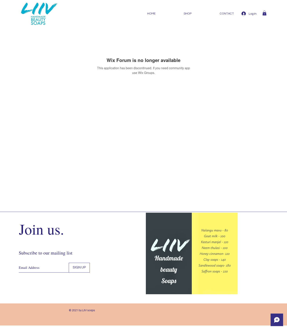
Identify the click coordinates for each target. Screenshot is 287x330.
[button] (264, 13)
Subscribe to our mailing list (45, 253)
